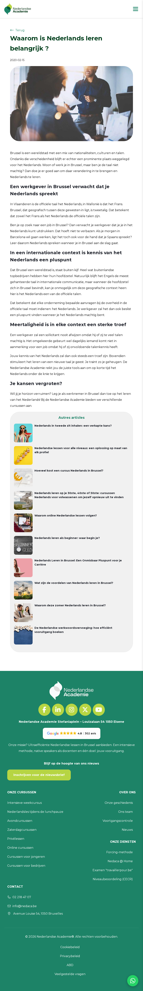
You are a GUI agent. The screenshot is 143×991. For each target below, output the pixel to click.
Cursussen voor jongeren (26, 856)
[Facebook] (44, 710)
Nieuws (127, 830)
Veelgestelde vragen (70, 974)
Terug (20, 30)
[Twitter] (85, 710)
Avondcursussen (19, 821)
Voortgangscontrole (118, 821)
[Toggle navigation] (135, 9)
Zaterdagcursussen (21, 830)
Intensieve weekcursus (24, 803)
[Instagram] (72, 710)
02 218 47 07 (21, 897)
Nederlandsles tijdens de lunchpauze (35, 812)
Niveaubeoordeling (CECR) (113, 879)
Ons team (125, 812)
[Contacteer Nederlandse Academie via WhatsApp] (132, 980)
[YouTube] (99, 710)
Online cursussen (20, 847)
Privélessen (15, 838)
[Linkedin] (58, 710)
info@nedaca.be (24, 906)
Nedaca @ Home (120, 861)
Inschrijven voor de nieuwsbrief (39, 775)
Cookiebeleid (70, 947)
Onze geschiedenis (119, 803)
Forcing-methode (119, 852)
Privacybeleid (70, 956)
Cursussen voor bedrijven (26, 865)
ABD (70, 965)
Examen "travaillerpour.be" (113, 870)
